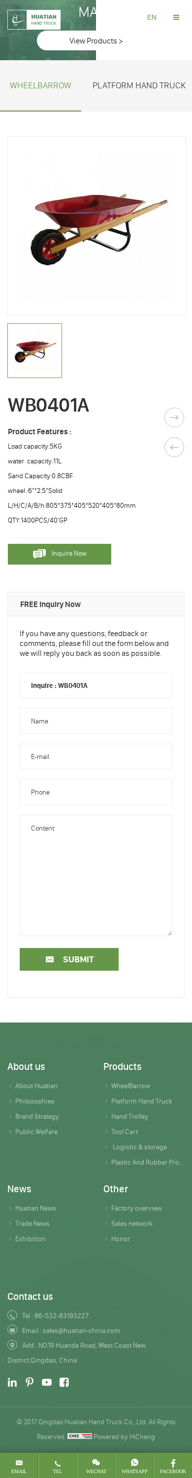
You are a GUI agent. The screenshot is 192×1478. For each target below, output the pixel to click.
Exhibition (30, 1238)
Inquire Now (69, 553)
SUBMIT (78, 959)
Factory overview (136, 1208)
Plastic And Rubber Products (148, 1162)
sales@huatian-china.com (81, 1330)
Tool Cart (124, 1131)
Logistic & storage (139, 1146)
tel (57, 1471)
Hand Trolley (129, 1116)
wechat (96, 1471)
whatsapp (135, 1471)
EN (152, 17)
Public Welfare (36, 1131)
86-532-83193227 (61, 1315)
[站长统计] (79, 1436)
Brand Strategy (37, 1116)
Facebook (173, 1471)
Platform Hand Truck (141, 1101)
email (19, 1471)
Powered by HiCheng (124, 1436)
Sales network (132, 1223)
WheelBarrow (40, 85)
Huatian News (35, 1208)
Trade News (32, 1223)
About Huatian (36, 1085)
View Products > (96, 40)
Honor (120, 1238)
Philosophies (35, 1101)
